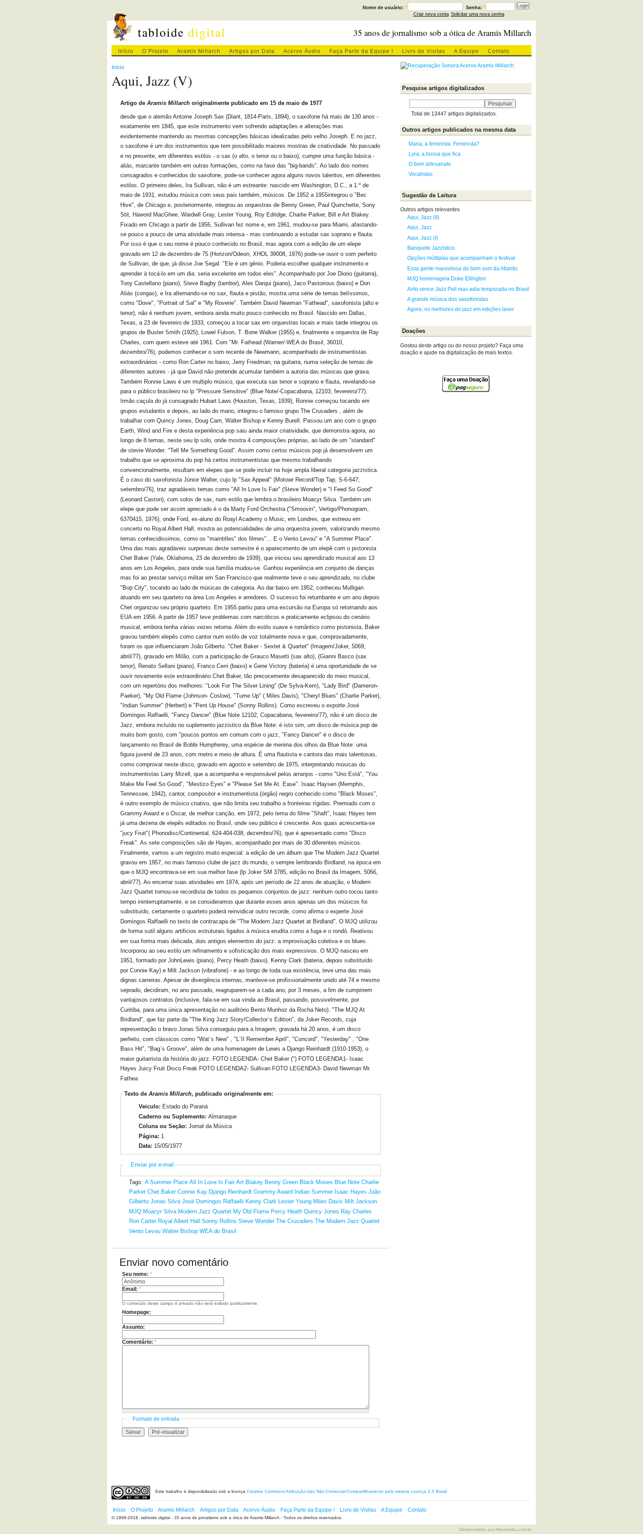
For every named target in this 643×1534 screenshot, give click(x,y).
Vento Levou (145, 1231)
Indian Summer (313, 1191)
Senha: (475, 7)
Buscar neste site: (404, 103)
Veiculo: (150, 1106)
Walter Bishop (180, 1231)
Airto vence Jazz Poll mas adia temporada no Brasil (468, 289)
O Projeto (155, 51)
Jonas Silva (165, 1201)
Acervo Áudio (302, 51)
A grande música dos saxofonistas (447, 299)
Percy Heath (286, 1211)
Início (125, 51)
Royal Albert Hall (179, 1221)
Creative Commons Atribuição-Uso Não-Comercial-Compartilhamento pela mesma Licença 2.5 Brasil (347, 1491)
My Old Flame (251, 1211)
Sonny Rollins (219, 1221)
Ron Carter (142, 1221)
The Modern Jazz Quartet (347, 1221)
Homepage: (136, 1312)
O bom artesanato (430, 164)
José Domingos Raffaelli (213, 1201)
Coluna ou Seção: (163, 1126)
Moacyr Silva (159, 1211)
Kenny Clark (260, 1201)
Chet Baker (161, 1191)
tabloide (182, 32)
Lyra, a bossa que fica (435, 154)
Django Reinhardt (230, 1191)
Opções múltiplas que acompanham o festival (461, 258)
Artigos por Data (252, 51)
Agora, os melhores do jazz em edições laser (460, 309)
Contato (499, 51)
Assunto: (133, 1327)
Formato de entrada (156, 1419)
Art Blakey (249, 1182)
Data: (145, 1146)
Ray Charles (356, 1211)
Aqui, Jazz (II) (423, 217)
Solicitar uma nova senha (477, 14)
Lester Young (294, 1201)
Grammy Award (273, 1191)
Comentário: (139, 1342)
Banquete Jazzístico (431, 248)
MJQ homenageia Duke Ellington (446, 279)
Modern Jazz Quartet (204, 1211)
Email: (131, 1289)
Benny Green (281, 1182)
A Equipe (466, 51)
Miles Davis (328, 1201)
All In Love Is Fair (211, 1182)
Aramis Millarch (198, 51)
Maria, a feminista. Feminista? (444, 144)
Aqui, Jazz (419, 227)
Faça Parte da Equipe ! (361, 51)
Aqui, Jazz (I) (422, 238)
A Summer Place (166, 1182)
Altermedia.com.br (513, 1529)
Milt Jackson (361, 1201)
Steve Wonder (256, 1221)
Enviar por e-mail (152, 1164)
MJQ (135, 1211)
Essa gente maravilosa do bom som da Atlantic (462, 269)
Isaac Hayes (351, 1191)
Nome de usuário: (385, 7)
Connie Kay (192, 1191)
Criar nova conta (431, 14)
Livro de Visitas (423, 51)
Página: (149, 1136)
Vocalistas (421, 174)
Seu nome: (137, 1274)
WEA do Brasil (217, 1231)
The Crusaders (294, 1221)
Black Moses (316, 1182)
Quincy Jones (321, 1211)
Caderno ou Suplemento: (172, 1116)
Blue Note (347, 1182)
